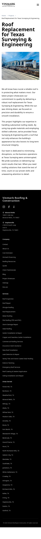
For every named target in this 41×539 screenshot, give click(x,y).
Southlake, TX (7, 464)
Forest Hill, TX (7, 387)
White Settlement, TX (10, 472)
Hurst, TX (6, 446)
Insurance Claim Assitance (12, 346)
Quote (5, 266)
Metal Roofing (7, 316)
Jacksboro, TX (7, 468)
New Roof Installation (10, 350)
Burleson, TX (7, 391)
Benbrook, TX (7, 438)
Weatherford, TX (8, 395)
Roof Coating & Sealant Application (15, 371)
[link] (20, 18)
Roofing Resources (9, 261)
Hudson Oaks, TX (8, 417)
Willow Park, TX (8, 412)
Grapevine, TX (7, 485)
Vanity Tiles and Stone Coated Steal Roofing (18, 359)
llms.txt (5, 287)
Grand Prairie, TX (9, 442)
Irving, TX (6, 498)
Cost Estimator (8, 253)
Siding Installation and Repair (13, 376)
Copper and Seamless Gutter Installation (17, 337)
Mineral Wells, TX (9, 399)
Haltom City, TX (8, 455)
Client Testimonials (9, 270)
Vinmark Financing (9, 257)
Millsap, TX (6, 404)
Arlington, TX (7, 481)
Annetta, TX (7, 421)
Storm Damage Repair (10, 324)
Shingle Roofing (8, 307)
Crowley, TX (7, 476)
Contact (5, 244)
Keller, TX (6, 493)
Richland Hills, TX (9, 489)
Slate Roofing (7, 329)
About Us (6, 249)
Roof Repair (7, 303)
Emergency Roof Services (11, 367)
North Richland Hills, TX (11, 451)
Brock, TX (6, 425)
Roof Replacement (9, 312)
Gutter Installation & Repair (12, 333)
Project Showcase (9, 279)
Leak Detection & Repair (11, 354)
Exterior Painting (8, 363)
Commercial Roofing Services (13, 342)
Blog (4, 274)
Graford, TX (7, 510)
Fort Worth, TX (8, 429)
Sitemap (5, 283)
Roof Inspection (8, 299)
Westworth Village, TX (10, 434)
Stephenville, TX (8, 502)
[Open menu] (37, 4)
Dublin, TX (6, 506)
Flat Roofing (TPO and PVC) (12, 320)
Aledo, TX (6, 408)
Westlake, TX (7, 459)
